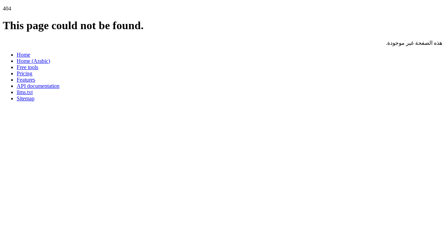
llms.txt (25, 92)
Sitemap (25, 98)
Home (23, 55)
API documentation (38, 86)
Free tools (27, 67)
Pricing (24, 73)
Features (26, 80)
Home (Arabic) (33, 61)
